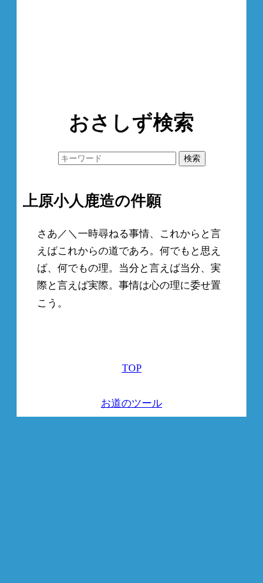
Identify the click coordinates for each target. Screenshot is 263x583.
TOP (132, 368)
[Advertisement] (131, 51)
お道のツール (131, 403)
